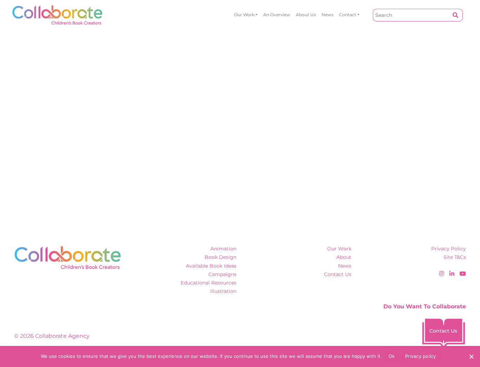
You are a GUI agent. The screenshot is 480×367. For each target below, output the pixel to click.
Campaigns (222, 274)
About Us (306, 14)
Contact (347, 14)
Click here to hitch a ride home (73, 147)
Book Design (220, 257)
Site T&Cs (454, 257)
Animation (223, 248)
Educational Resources (208, 283)
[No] (471, 356)
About (343, 257)
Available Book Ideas (211, 266)
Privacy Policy (448, 248)
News (327, 14)
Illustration (223, 291)
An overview (276, 14)
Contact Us (337, 274)
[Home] (57, 15)
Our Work (244, 14)
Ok (392, 356)
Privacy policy (420, 356)
